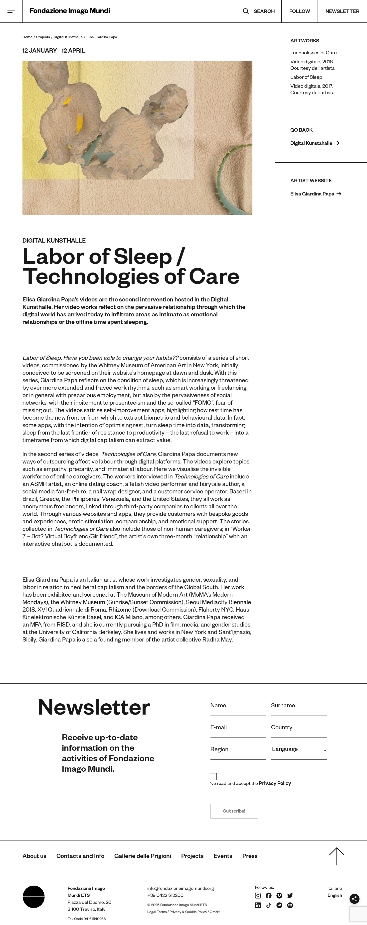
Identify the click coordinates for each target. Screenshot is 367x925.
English (335, 896)
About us (34, 857)
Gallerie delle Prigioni (142, 857)
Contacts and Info (80, 857)
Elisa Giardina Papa (312, 194)
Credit (215, 913)
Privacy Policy (275, 784)
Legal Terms (157, 913)
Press (250, 857)
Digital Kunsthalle (68, 38)
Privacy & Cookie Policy (188, 913)
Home (27, 38)
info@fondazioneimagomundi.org (180, 889)
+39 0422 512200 (165, 896)
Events (223, 857)
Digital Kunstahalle (311, 144)
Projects (43, 38)
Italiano (335, 889)
